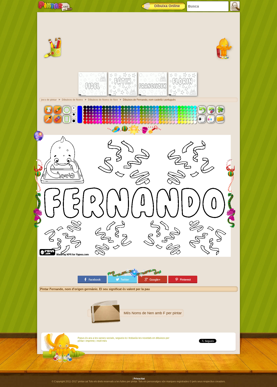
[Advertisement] (138, 41)
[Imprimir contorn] (202, 119)
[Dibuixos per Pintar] (55, 6)
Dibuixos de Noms (72, 99)
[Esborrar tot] (211, 109)
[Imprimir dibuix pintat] (211, 119)
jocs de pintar (49, 99)
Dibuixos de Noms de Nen (103, 99)
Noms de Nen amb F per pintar (157, 313)
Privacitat (139, 378)
